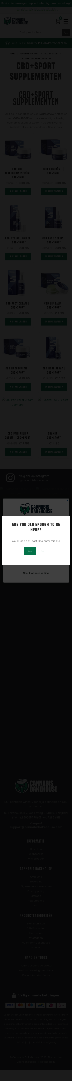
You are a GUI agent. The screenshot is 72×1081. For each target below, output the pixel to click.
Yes (30, 551)
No (42, 551)
